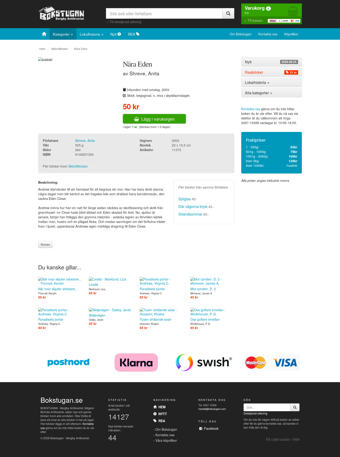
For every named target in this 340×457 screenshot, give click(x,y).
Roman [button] (45, 244)
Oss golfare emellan (205, 319)
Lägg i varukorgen (157, 119)
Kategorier (62, 34)
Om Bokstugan (240, 34)
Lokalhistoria (90, 34)
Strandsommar (190, 214)
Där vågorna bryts (193, 206)
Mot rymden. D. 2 (203, 288)
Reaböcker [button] (271, 72)
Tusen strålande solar (155, 319)
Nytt (113, 34)
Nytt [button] (271, 62)
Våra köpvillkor (166, 440)
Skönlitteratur (59, 49)
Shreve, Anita (85, 140)
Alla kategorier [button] (257, 92)
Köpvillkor (291, 34)
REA (132, 34)
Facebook (210, 428)
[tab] (271, 62)
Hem (42, 49)
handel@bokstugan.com (212, 409)
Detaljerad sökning (255, 413)
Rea (161, 420)
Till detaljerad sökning (125, 21)
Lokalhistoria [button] (256, 82)
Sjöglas (184, 198)
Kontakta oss (267, 34)
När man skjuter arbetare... (58, 288)
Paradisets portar (152, 288)
